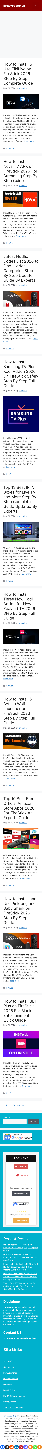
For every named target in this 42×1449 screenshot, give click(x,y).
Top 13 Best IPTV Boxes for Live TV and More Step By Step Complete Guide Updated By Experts (20, 499)
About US (7, 1361)
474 (14, 1105)
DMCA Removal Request (14, 1396)
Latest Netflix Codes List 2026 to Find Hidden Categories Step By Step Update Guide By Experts (21, 268)
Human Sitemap (10, 1379)
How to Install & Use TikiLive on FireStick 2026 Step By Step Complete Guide (18, 74)
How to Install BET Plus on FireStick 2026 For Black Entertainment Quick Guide (20, 1011)
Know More (8, 1324)
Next (20, 1105)
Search (6, 1117)
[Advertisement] (21, 35)
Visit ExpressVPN (21, 1194)
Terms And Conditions (13, 1407)
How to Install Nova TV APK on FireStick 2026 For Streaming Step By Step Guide (20, 171)
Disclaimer (8, 1384)
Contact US (8, 1367)
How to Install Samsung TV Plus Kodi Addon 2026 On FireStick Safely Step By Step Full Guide (20, 373)
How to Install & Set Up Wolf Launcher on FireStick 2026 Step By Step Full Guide (19, 711)
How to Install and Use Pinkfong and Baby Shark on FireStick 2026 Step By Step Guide (20, 910)
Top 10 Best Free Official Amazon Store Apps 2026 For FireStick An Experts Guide (18, 808)
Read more (29, 141)
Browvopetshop (14, 5)
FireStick (10, 148)
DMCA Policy (9, 1390)
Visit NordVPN (21, 1220)
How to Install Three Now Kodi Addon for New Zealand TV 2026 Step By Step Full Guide (19, 606)
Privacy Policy (9, 1402)
